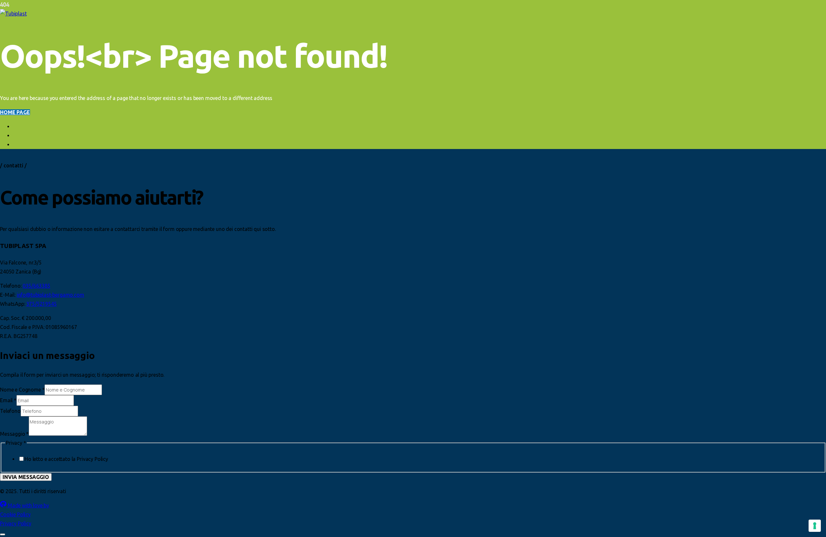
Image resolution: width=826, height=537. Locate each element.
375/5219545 (41, 304)
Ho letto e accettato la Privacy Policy (66, 459)
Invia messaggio (26, 477)
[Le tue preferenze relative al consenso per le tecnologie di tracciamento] (815, 526)
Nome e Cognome (22, 390)
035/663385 (36, 286)
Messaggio (14, 434)
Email (8, 400)
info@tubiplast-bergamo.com (50, 295)
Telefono (10, 411)
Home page (15, 112)
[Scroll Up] (2, 534)
